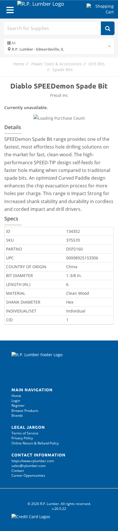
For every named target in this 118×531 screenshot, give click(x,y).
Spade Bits (62, 69)
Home (18, 64)
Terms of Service (24, 433)
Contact (17, 470)
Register (18, 405)
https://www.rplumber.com (32, 460)
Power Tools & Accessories (56, 64)
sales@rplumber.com (28, 465)
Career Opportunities (28, 475)
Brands (17, 415)
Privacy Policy (22, 438)
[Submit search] (108, 28)
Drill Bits (96, 64)
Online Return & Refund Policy (35, 443)
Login (15, 400)
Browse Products (24, 410)
